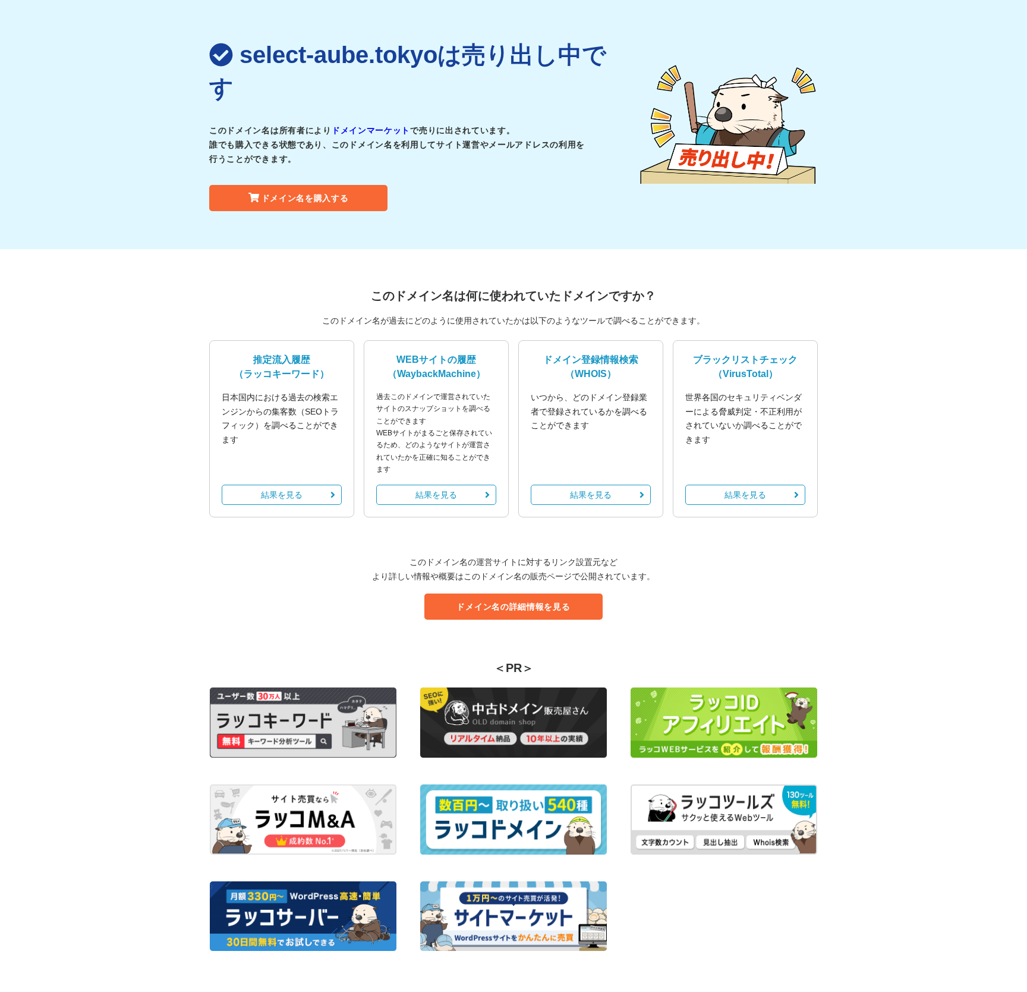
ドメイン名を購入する (305, 198)
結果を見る (282, 495)
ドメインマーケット (371, 130)
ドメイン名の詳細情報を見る (513, 606)
